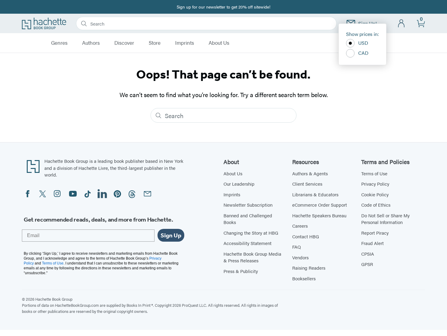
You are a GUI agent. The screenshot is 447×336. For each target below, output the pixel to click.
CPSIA (367, 253)
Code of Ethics (375, 204)
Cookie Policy (375, 194)
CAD (363, 52)
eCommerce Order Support (319, 204)
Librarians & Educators (315, 194)
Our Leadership (239, 183)
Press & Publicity (241, 271)
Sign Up (171, 235)
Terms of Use (374, 173)
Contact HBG (305, 236)
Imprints (184, 43)
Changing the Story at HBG (251, 232)
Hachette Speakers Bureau (319, 215)
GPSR (367, 264)
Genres (59, 43)
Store (155, 43)
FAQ (296, 246)
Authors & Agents (310, 173)
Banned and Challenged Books (248, 219)
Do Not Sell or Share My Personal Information (385, 219)
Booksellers (304, 278)
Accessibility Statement (248, 243)
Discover (124, 43)
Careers (300, 225)
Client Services (307, 183)
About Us (219, 43)
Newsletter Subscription (248, 204)
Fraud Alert (372, 243)
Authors (91, 43)
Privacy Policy (375, 183)
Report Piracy (375, 232)
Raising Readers (308, 267)
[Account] (401, 23)
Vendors (300, 257)
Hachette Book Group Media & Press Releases (252, 257)
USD (363, 42)
